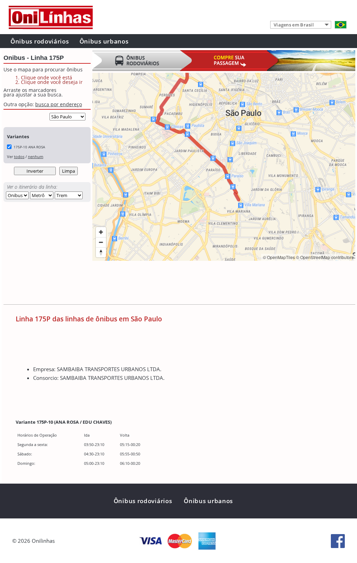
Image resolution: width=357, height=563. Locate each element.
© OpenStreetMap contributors (325, 257)
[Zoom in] (101, 232)
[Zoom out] (101, 242)
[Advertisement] (219, 283)
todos (19, 156)
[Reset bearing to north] (101, 252)
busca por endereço (58, 104)
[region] (223, 167)
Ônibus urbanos (104, 41)
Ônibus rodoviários (39, 41)
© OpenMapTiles (279, 257)
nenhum (35, 156)
